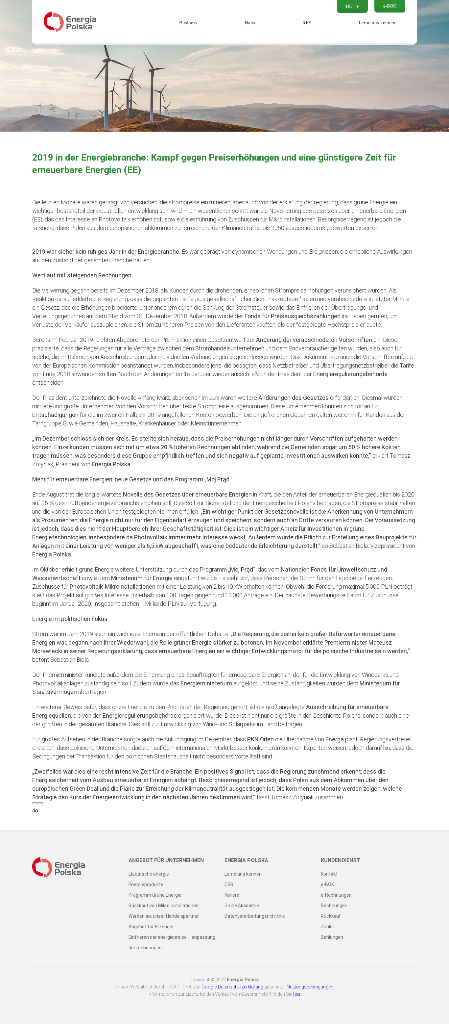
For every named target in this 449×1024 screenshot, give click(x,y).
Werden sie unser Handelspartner (164, 916)
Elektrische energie (149, 874)
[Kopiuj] (40, 803)
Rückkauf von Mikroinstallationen (164, 905)
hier (296, 994)
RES (306, 22)
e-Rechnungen (336, 895)
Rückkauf (331, 916)
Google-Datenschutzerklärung (232, 986)
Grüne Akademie (242, 905)
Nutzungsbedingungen (310, 986)
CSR (229, 884)
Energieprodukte (146, 884)
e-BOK (389, 6)
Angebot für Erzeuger (151, 926)
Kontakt (329, 874)
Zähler (327, 926)
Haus (250, 22)
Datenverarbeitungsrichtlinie (255, 916)
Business (188, 22)
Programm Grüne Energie (155, 895)
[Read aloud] (34, 803)
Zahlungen (332, 937)
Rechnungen (334, 905)
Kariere (232, 895)
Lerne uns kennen (377, 22)
